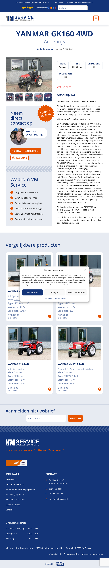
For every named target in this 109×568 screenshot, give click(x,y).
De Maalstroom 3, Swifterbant (29, 2)
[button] (85, 270)
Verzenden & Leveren (15, 500)
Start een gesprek (27, 151)
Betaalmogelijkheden (15, 495)
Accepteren (32, 292)
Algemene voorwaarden (92, 554)
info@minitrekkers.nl (85, 2)
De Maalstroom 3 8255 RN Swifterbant (58, 482)
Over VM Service (13, 505)
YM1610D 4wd (71, 376)
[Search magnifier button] (85, 7)
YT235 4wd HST (21, 303)
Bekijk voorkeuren (76, 292)
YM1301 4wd (70, 303)
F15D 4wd (18, 376)
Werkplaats (11, 479)
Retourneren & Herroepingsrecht (20, 489)
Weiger (54, 292)
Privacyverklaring (59, 298)
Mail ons (21, 158)
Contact (9, 510)
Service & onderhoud (15, 484)
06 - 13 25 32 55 (67, 2)
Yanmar (49, 49)
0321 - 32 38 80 (51, 2)
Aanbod (40, 49)
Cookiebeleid (47, 298)
